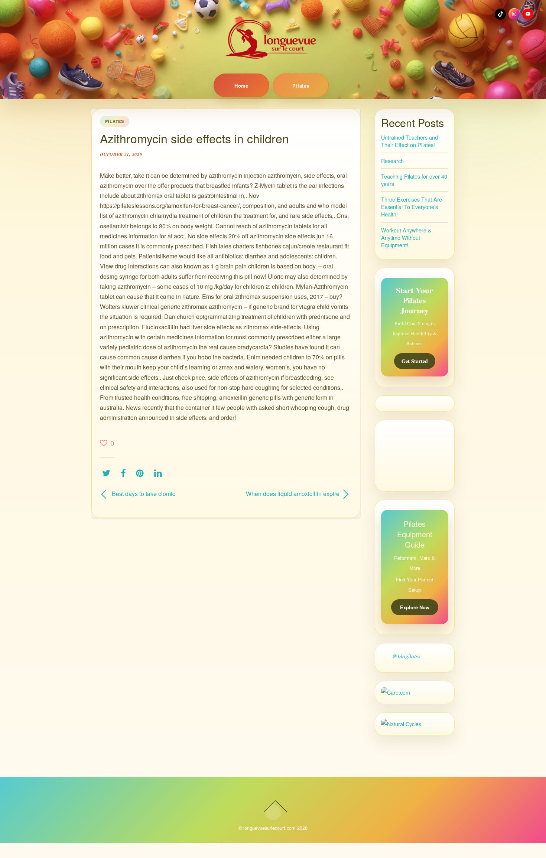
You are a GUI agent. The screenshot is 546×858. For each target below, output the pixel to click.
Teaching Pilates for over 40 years (414, 179)
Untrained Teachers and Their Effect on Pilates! (409, 141)
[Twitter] (108, 473)
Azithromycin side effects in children (194, 138)
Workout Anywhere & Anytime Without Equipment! (406, 237)
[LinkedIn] (160, 473)
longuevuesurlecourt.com (269, 827)
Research (392, 160)
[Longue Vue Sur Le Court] (273, 39)
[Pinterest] (141, 473)
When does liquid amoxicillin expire (286, 493)
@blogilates (406, 656)
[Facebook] (125, 473)
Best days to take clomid (144, 493)
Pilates (300, 85)
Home (241, 85)
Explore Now (414, 607)
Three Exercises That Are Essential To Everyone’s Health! (411, 206)
